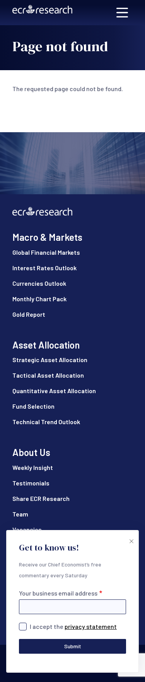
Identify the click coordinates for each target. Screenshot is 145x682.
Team (20, 514)
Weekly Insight (32, 467)
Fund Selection (33, 406)
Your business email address (58, 593)
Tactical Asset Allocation (48, 375)
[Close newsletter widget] (130, 538)
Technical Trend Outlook (46, 421)
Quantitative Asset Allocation (54, 390)
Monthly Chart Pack (39, 298)
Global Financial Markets (46, 252)
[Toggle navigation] (122, 12)
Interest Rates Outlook (44, 267)
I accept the (73, 626)
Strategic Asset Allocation (49, 359)
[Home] (42, 12)
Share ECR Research (41, 498)
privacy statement (91, 626)
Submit (72, 646)
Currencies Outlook (39, 283)
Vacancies (27, 529)
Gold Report (28, 314)
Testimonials (30, 483)
